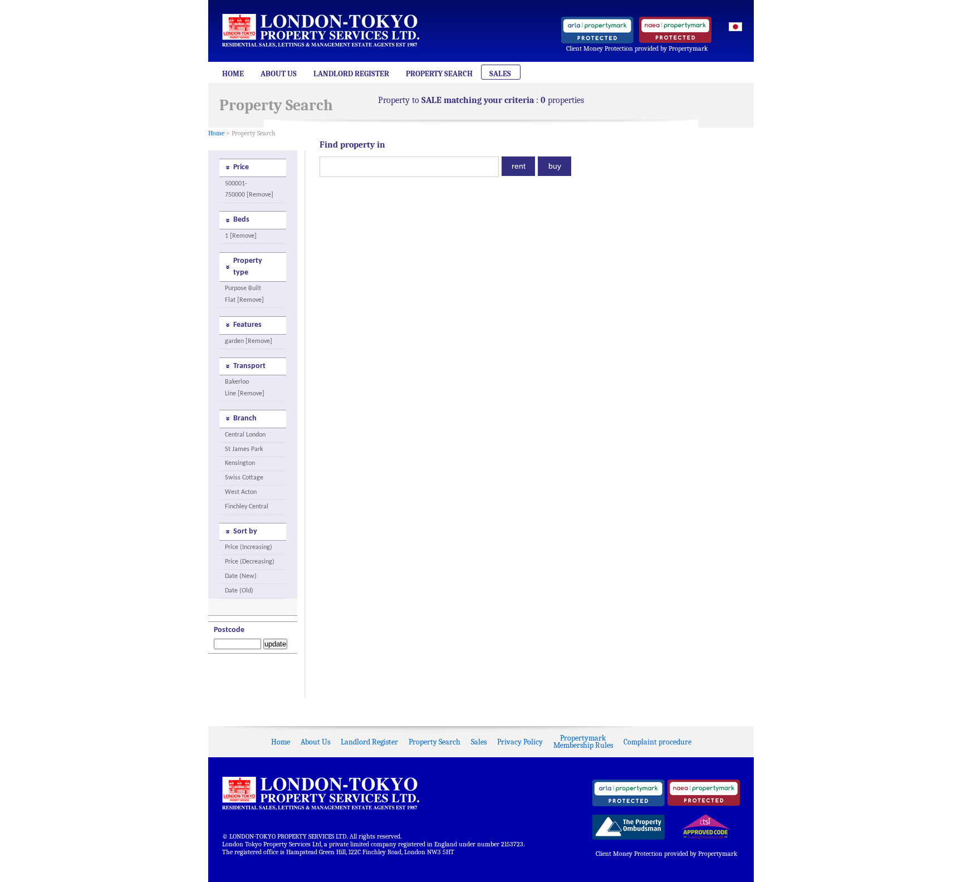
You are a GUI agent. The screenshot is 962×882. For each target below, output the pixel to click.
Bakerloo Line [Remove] (244, 388)
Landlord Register (351, 74)
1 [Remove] (241, 236)
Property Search (439, 74)
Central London (245, 435)
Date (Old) (239, 590)
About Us (279, 74)
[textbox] (409, 166)
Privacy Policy (520, 742)
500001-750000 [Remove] (249, 189)
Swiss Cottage (244, 477)
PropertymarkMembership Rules (583, 741)
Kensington (240, 463)
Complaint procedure (657, 742)
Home (233, 74)
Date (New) (241, 576)
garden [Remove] (248, 341)
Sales (500, 74)
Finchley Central (246, 506)
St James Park (244, 449)
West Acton (241, 492)
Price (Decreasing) (249, 561)
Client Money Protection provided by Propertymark (637, 48)
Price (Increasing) (248, 547)
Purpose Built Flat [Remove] (244, 294)
